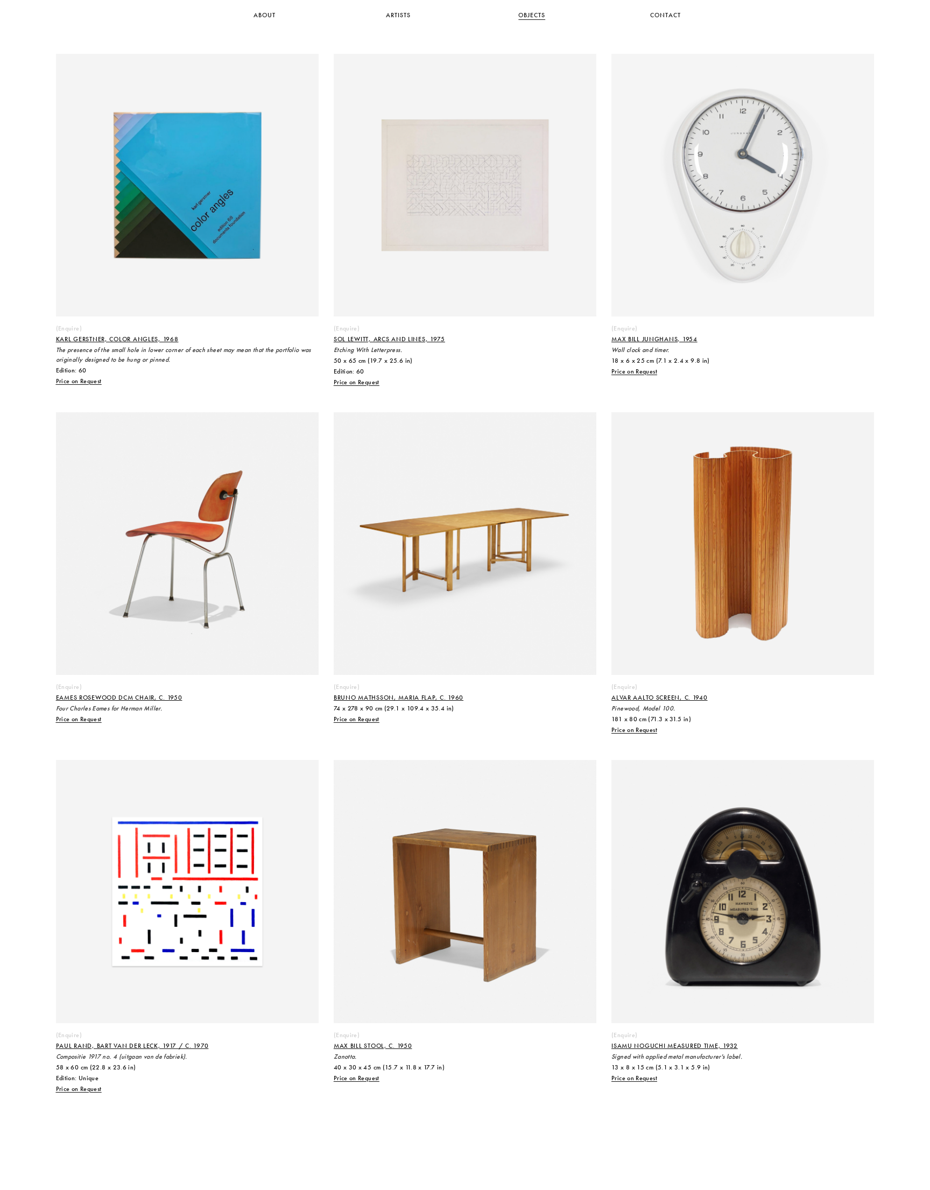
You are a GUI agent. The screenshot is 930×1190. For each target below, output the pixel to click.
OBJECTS (531, 15)
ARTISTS (398, 15)
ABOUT (264, 15)
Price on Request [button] (79, 381)
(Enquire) (69, 329)
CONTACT (665, 15)
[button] (79, 381)
